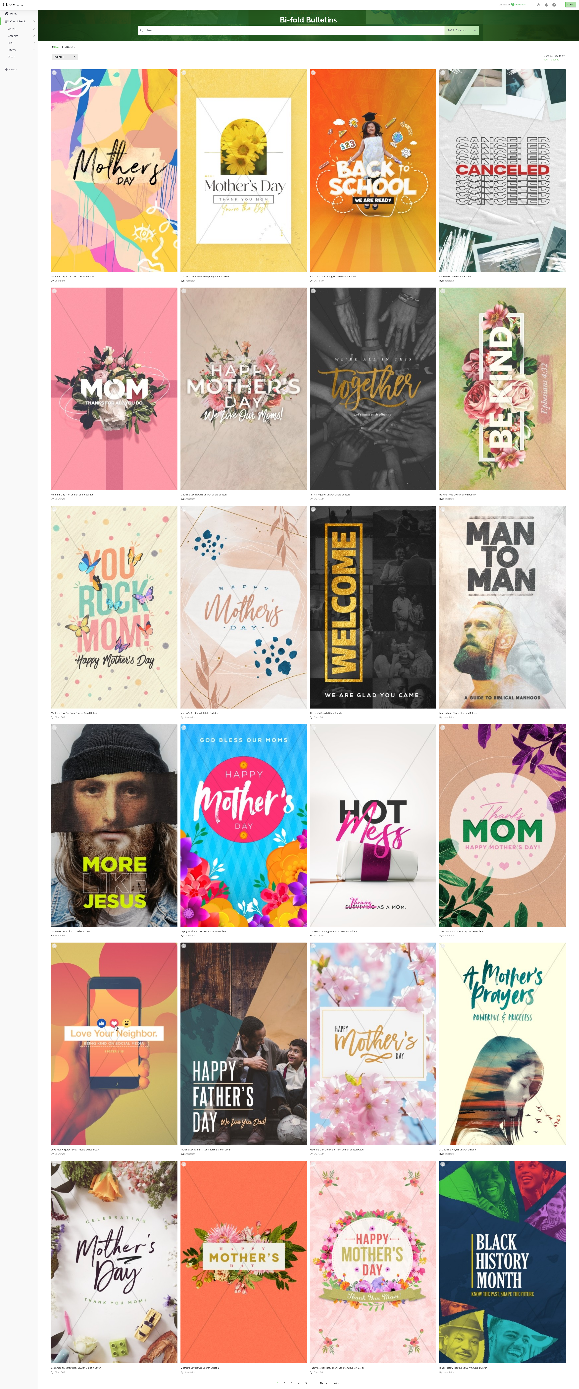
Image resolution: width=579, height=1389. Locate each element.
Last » (335, 1383)
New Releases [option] (551, 59)
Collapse (13, 69)
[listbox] (554, 60)
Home (56, 47)
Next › (323, 1383)
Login (570, 4)
